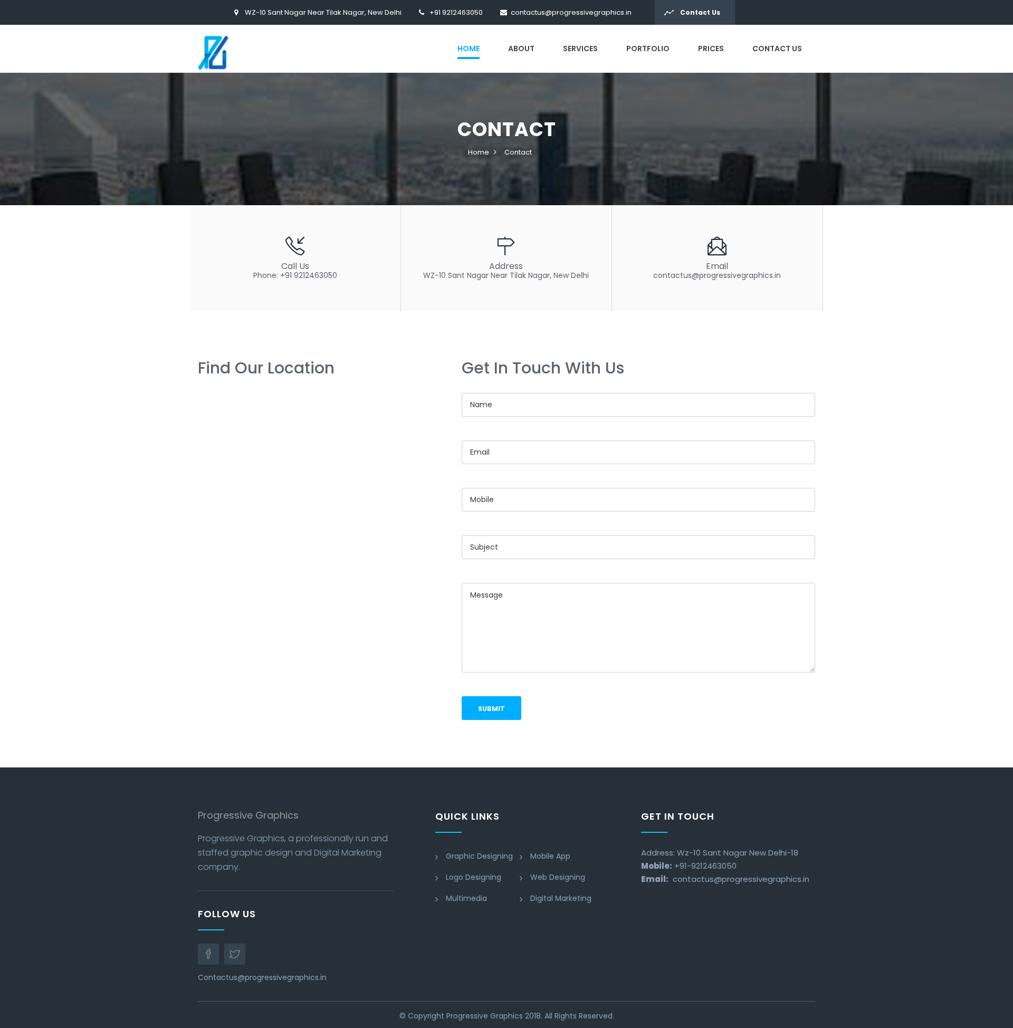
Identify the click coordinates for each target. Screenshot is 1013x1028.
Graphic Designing (479, 856)
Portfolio (648, 48)
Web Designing (557, 877)
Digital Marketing (560, 898)
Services (580, 48)
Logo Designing (473, 877)
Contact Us (699, 12)
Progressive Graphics (484, 1016)
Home (468, 48)
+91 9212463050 (456, 12)
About (521, 48)
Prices (711, 48)
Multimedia (466, 898)
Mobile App (550, 856)
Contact (518, 152)
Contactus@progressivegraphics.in (262, 977)
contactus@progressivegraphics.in (571, 12)
